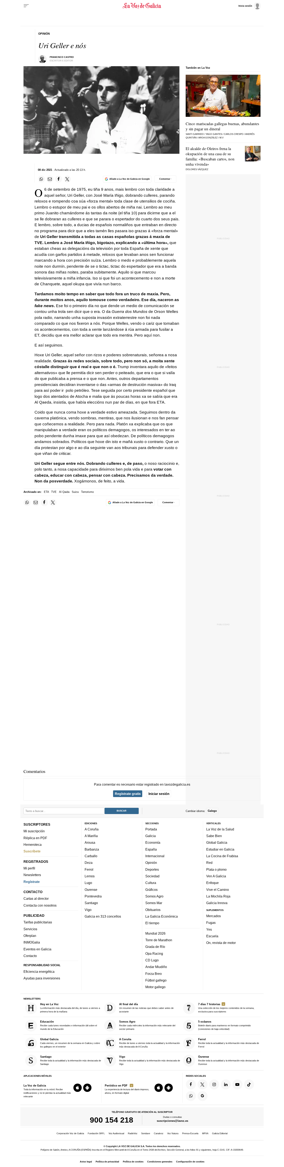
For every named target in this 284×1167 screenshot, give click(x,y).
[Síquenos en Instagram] (214, 1084)
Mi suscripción (34, 831)
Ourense (91, 889)
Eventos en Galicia (37, 949)
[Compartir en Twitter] (67, 179)
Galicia (150, 836)
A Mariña (91, 836)
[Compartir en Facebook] (58, 179)
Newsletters (32, 875)
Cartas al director (36, 898)
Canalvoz (158, 1133)
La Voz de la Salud (220, 829)
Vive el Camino (217, 889)
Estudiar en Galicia (220, 849)
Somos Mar (153, 903)
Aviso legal (86, 1161)
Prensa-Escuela (190, 1133)
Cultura (150, 883)
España (151, 849)
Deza (89, 862)
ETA (46, 491)
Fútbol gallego (156, 980)
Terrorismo (87, 491)
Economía (152, 842)
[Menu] (26, 6)
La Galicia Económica (161, 916)
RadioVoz (132, 1133)
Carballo (91, 856)
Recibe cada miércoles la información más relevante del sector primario (147, 1025)
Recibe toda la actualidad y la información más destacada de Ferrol (228, 1043)
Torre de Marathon (158, 940)
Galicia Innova (216, 903)
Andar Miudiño (156, 967)
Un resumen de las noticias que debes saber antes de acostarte (146, 1008)
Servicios (30, 929)
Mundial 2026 (155, 933)
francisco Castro (62, 57)
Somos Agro (154, 896)
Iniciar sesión (158, 794)
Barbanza (92, 849)
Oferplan (29, 936)
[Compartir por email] (49, 179)
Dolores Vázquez (197, 169)
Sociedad (152, 876)
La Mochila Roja (218, 896)
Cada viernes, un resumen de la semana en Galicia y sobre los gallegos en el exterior (70, 1043)
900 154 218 (111, 1120)
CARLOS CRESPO (233, 134)
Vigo (88, 909)
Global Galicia (216, 842)
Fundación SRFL (96, 1133)
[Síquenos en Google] (202, 1096)
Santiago (91, 903)
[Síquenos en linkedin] (226, 1084)
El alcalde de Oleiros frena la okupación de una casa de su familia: (210, 156)
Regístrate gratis (128, 794)
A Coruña (92, 829)
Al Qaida (64, 491)
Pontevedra (93, 896)
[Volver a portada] (142, 6)
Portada (151, 829)
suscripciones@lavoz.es (172, 1120)
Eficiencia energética (38, 971)
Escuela (212, 936)
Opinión (151, 862)
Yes (209, 929)
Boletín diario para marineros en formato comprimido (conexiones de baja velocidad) (224, 1025)
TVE (54, 491)
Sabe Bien (214, 836)
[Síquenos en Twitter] (202, 1084)
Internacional (154, 856)
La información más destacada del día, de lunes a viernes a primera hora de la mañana (70, 1008)
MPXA (205, 1133)
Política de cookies (133, 1161)
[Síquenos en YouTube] (237, 1084)
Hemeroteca (32, 844)
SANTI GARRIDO (195, 134)
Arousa (90, 842)
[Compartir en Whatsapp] (41, 179)
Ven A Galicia (216, 876)
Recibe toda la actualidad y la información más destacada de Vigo (149, 1060)
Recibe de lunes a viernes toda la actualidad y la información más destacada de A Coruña (149, 1043)
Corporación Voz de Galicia (70, 1133)
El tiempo (152, 923)
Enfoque (212, 883)
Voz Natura (172, 1133)
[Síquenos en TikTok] (249, 1084)
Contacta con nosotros (40, 905)
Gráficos (151, 889)
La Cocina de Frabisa (222, 856)
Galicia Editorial (219, 1133)
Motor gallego (155, 987)
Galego (212, 810)
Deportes (152, 869)
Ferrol (89, 869)
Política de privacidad (107, 1161)
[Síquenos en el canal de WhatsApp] (191, 1096)
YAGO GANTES (214, 134)
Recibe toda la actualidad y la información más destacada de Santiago (70, 1060)
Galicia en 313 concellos (103, 916)
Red (209, 862)
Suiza (75, 491)
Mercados (213, 916)
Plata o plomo (216, 869)
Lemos (90, 876)
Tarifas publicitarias (37, 922)
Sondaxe (145, 1133)
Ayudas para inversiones (41, 978)
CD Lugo (152, 960)
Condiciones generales (159, 1161)
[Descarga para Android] (87, 1088)
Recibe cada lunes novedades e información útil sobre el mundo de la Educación (68, 1025)
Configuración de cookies (190, 1161)
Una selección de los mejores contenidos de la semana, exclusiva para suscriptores (226, 1008)
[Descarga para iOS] (77, 1088)
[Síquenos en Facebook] (191, 1084)
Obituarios (153, 909)
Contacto (30, 956)
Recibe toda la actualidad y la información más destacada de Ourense (228, 1060)
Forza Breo (153, 973)
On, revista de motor (221, 943)
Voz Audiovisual (116, 1133)
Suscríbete (32, 851)
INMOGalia (31, 942)
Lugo (88, 883)
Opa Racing (154, 953)
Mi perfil (29, 868)
